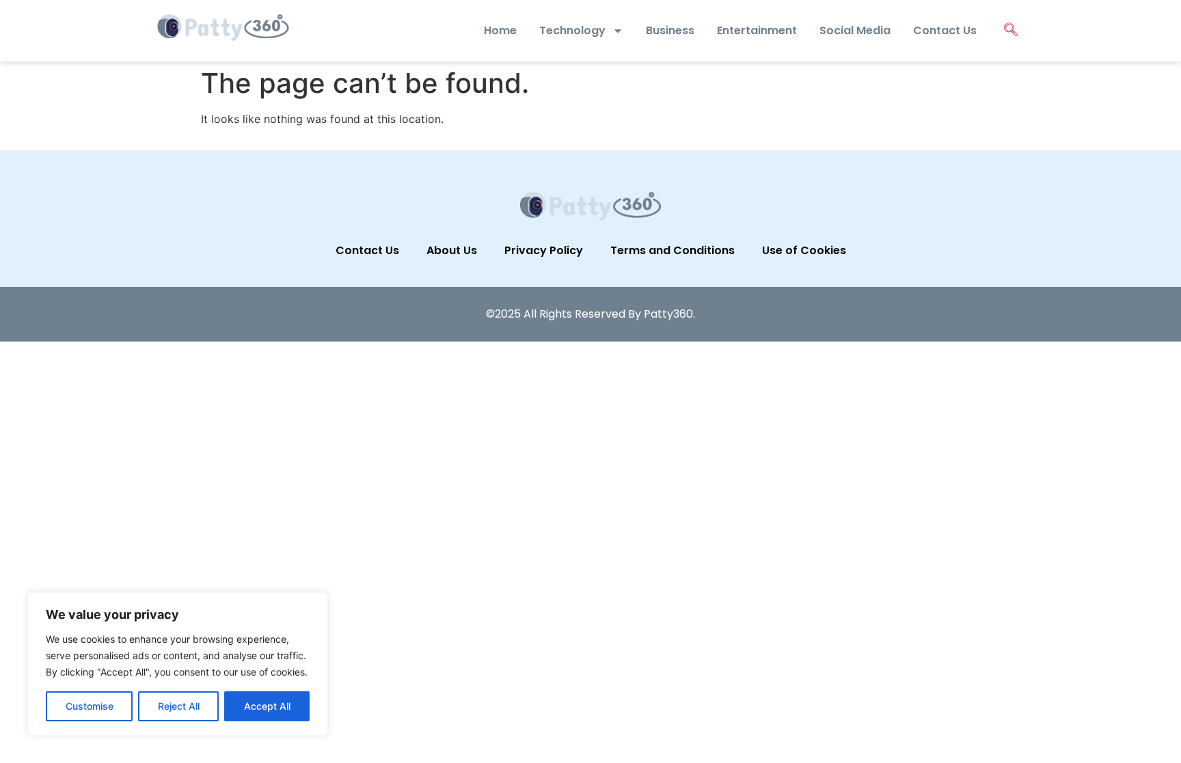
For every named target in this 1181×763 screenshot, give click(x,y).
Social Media (855, 30)
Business (670, 30)
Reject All (179, 706)
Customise (89, 706)
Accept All (267, 706)
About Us (451, 250)
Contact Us (945, 30)
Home (500, 30)
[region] (177, 664)
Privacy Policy (543, 250)
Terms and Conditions (672, 250)
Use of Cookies (804, 250)
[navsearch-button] (1010, 30)
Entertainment (757, 30)
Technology (572, 30)
